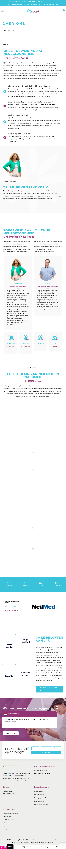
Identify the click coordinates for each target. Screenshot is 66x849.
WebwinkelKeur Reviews (33, 847)
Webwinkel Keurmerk (24, 781)
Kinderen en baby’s (40, 801)
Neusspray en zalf (40, 798)
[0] (62, 11)
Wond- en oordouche (41, 805)
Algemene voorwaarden (10, 826)
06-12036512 (8, 791)
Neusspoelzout (39, 794)
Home (4, 30)
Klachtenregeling (8, 820)
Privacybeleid (7, 829)
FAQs (4, 823)
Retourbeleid (7, 816)
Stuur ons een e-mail (9, 793)
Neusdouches (38, 791)
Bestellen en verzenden (10, 813)
